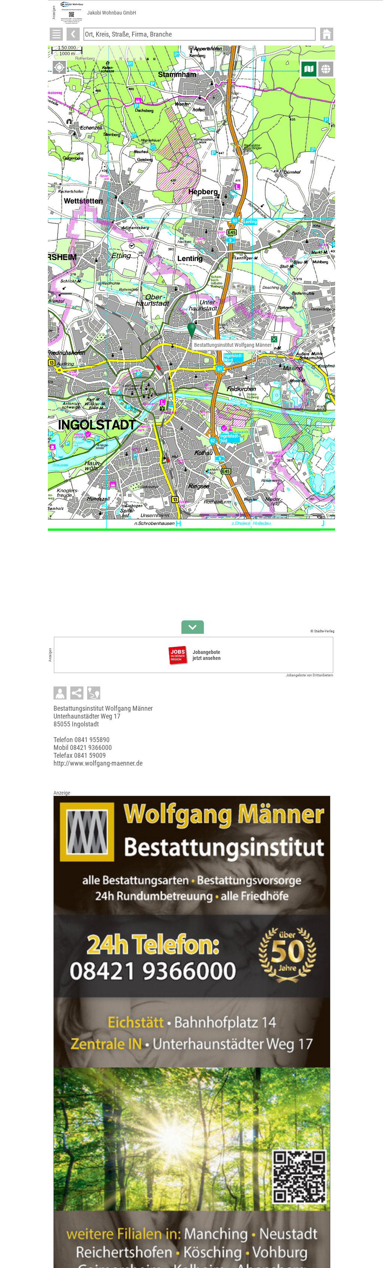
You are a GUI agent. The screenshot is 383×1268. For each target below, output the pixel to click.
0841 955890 (92, 740)
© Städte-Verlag (322, 631)
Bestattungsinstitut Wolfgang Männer (233, 345)
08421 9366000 (91, 747)
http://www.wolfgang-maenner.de (98, 763)
